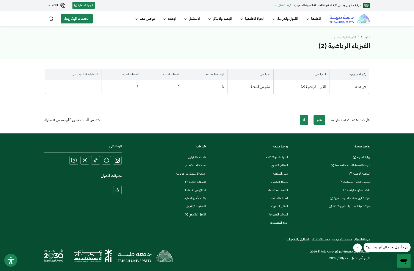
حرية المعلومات (279, 222)
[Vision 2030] (53, 255)
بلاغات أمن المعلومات (193, 198)
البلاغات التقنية (197, 182)
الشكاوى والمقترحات (298, 239)
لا (304, 119)
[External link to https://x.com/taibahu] (84, 160)
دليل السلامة (280, 173)
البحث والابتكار (222, 18)
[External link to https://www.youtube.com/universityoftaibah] (73, 160)
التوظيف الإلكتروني (196, 206)
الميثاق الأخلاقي (279, 165)
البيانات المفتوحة (278, 214)
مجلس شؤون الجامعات (356, 182)
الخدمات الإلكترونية (78, 19)
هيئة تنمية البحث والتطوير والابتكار (351, 207)
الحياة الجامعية (254, 18)
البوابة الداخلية (86, 6)
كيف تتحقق (284, 5)
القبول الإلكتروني (197, 215)
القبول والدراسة (287, 18)
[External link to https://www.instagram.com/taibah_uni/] (117, 160)
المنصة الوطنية (361, 174)
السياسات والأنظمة (277, 157)
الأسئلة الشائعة (279, 198)
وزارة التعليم (363, 158)
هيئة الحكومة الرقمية (358, 190)
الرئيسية (365, 37)
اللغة (55, 5)
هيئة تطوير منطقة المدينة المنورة (352, 198)
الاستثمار (194, 18)
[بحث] (51, 18)
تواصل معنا (147, 18)
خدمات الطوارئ (197, 157)
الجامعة (316, 18)
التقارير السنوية (279, 206)
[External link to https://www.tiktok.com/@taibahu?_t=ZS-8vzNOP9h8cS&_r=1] (95, 160)
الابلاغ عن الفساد (196, 190)
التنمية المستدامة (278, 190)
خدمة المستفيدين (195, 165)
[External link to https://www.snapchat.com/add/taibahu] (106, 160)
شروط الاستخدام (321, 239)
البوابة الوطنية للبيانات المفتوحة (352, 166)
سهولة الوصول (279, 182)
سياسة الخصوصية (342, 239)
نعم (319, 119)
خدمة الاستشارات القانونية (191, 173)
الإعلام (172, 18)
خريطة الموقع (362, 239)
